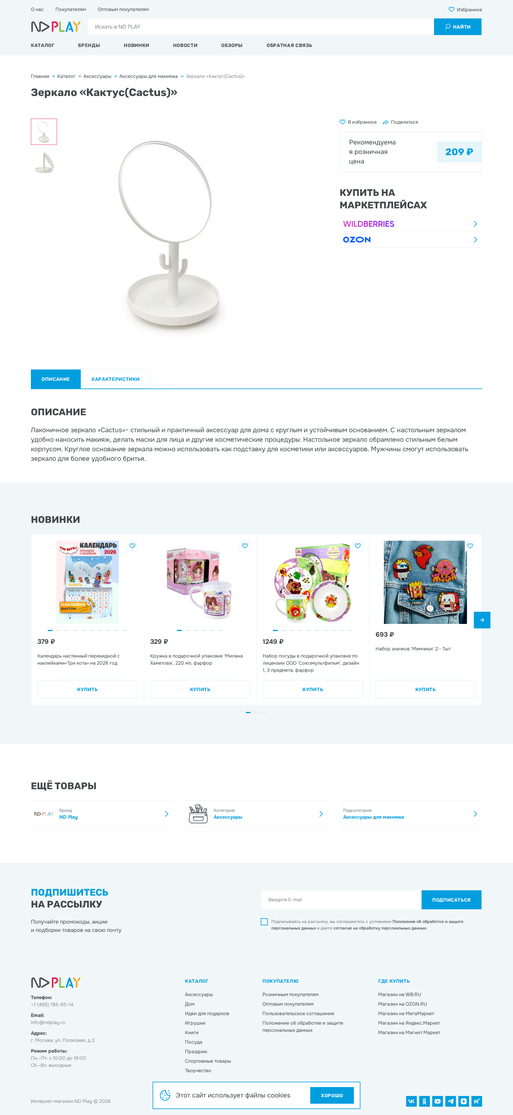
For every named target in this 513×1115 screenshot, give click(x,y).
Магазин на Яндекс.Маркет (409, 1023)
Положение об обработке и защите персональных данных (302, 1026)
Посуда (193, 1042)
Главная (40, 76)
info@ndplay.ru (48, 1022)
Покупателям (71, 9)
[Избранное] (132, 546)
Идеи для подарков (207, 1013)
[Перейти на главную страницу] (56, 26)
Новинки (136, 45)
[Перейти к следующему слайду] (482, 620)
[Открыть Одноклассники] (424, 1101)
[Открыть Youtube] (437, 1101)
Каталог (42, 45)
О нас (37, 9)
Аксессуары (97, 76)
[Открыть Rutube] (476, 1101)
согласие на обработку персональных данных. (380, 928)
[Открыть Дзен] (463, 1101)
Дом (189, 1004)
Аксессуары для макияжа (148, 76)
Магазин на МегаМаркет (406, 1013)
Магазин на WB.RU (399, 994)
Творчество (198, 1070)
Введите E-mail (285, 900)
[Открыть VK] (411, 1101)
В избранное (362, 122)
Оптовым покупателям (123, 9)
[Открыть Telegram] (450, 1101)
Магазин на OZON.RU (402, 1004)
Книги (192, 1032)
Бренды (89, 45)
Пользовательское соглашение (298, 1013)
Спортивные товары (208, 1061)
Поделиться (404, 122)
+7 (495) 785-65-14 (52, 1004)
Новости (185, 45)
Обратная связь (289, 45)
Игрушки (195, 1023)
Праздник (196, 1051)
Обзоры (232, 45)
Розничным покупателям (290, 994)
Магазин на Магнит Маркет (409, 1032)
